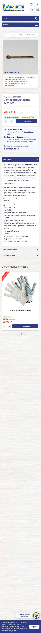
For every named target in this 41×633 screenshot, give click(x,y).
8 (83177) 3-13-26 (11, 149)
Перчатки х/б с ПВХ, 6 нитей (20, 310)
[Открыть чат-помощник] (36, 615)
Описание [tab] (7, 159)
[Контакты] (31, 4)
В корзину (27, 121)
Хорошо (34, 627)
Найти (36, 18)
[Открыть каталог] (36, 25)
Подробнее (29, 141)
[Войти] (37, 4)
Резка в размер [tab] (9, 255)
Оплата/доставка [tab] (10, 249)
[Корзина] (31, 10)
